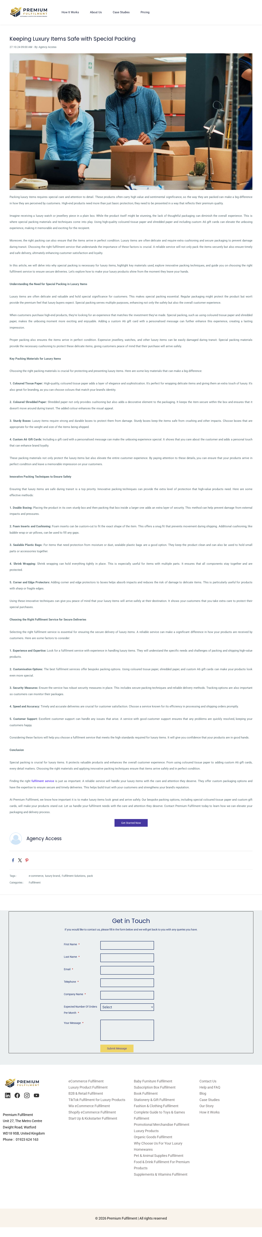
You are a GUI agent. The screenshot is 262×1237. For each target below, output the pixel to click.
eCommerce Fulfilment (86, 1081)
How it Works (209, 1112)
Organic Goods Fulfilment (153, 1137)
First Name (72, 944)
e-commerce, (37, 875)
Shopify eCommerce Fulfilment (92, 1112)
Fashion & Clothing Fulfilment (156, 1106)
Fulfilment (35, 882)
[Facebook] (17, 1095)
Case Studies (209, 1100)
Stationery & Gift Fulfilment (154, 1100)
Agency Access (47, 47)
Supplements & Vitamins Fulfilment (160, 1174)
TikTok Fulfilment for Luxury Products (96, 1100)
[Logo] (29, 12)
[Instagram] (27, 1095)
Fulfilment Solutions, (74, 875)
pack (90, 875)
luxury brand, (53, 875)
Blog (202, 1093)
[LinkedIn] (8, 1095)
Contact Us (207, 1081)
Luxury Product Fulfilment (88, 1087)
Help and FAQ (209, 1087)
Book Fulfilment (146, 1093)
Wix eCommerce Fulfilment (89, 1106)
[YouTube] (36, 1095)
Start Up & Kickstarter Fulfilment (92, 1118)
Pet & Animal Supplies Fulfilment (158, 1156)
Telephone (71, 981)
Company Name (75, 994)
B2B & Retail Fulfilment (85, 1093)
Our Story (206, 1106)
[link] (131, 56)
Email (68, 969)
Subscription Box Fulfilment (154, 1087)
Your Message (73, 1022)
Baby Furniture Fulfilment (153, 1081)
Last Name (72, 956)
